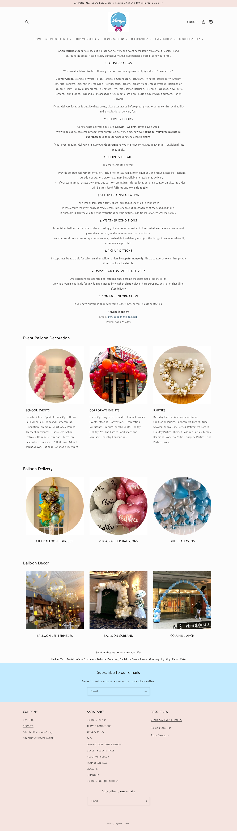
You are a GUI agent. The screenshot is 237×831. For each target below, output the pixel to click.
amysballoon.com (122, 824)
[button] (27, 22)
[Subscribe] (146, 691)
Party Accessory (160, 735)
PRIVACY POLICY (95, 732)
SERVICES (28, 726)
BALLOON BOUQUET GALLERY (102, 781)
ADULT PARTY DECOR (98, 757)
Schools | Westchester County (38, 732)
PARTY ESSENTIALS (97, 763)
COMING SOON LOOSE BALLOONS (105, 744)
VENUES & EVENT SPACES (100, 751)
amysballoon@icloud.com (123, 316)
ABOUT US (28, 720)
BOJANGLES (93, 775)
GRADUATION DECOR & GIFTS (38, 738)
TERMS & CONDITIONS (99, 726)
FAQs (89, 738)
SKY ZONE (92, 769)
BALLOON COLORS (96, 720)
